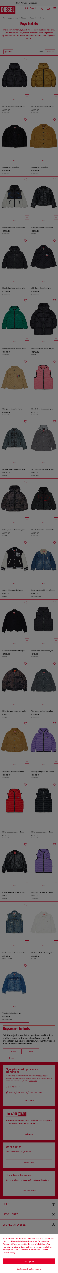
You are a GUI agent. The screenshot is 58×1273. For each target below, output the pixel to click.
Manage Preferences (12, 1250)
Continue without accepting (29, 1269)
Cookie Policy (9, 1252)
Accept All (29, 1261)
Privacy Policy (38, 1250)
